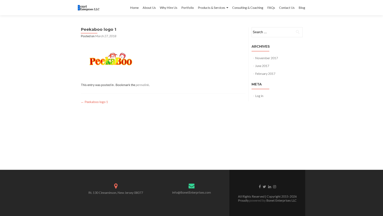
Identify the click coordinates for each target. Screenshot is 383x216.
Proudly (243, 200)
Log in (259, 96)
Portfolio (187, 7)
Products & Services (211, 7)
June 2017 (262, 66)
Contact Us (287, 7)
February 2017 (265, 73)
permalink (142, 85)
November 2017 (266, 58)
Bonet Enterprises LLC (281, 200)
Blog (302, 7)
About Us (149, 7)
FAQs (271, 7)
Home (134, 7)
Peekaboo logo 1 (94, 102)
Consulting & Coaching (247, 7)
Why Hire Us (168, 7)
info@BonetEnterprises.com (191, 192)
